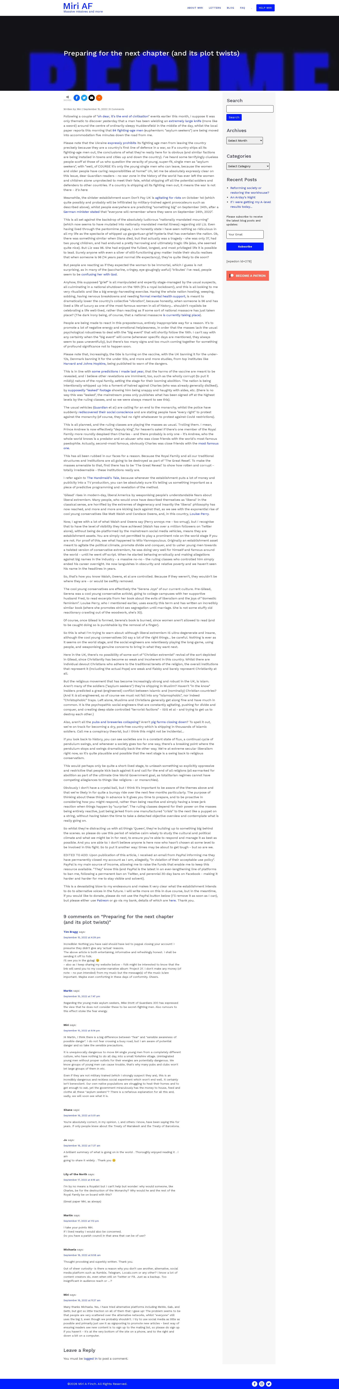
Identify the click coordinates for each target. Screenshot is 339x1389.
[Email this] (91, 98)
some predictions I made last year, (118, 371)
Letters (215, 7)
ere (173, 900)
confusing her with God (99, 274)
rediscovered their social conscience (105, 412)
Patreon (103, 900)
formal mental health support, (163, 296)
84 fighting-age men (128, 130)
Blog (230, 7)
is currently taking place (181, 315)
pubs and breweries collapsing (115, 722)
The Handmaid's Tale (103, 478)
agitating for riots (168, 198)
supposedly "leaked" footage (89, 390)
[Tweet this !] (84, 98)
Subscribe (245, 246)
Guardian (101, 407)
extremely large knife (185, 121)
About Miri (195, 7)
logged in (91, 1358)
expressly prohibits (122, 143)
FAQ (242, 7)
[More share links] (99, 98)
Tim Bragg (71, 931)
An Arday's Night (242, 197)
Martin (68, 990)
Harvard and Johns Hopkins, (85, 363)
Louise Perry (199, 514)
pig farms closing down (169, 722)
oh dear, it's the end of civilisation (123, 116)
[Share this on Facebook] (77, 98)
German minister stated (82, 212)
